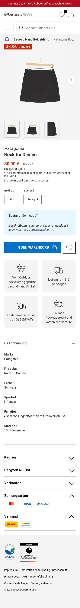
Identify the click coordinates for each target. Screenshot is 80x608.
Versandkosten (40, 180)
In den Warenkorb (33, 247)
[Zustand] (37, 216)
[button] (71, 14)
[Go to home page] (6, 40)
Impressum (11, 570)
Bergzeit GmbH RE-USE (24, 589)
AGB (25, 576)
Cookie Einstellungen (16, 583)
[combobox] (45, 28)
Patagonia (14, 148)
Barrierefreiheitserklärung (35, 570)
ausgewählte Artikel (60, 3)
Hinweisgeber (12, 576)
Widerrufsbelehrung (41, 576)
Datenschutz (60, 570)
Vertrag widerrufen (42, 583)
